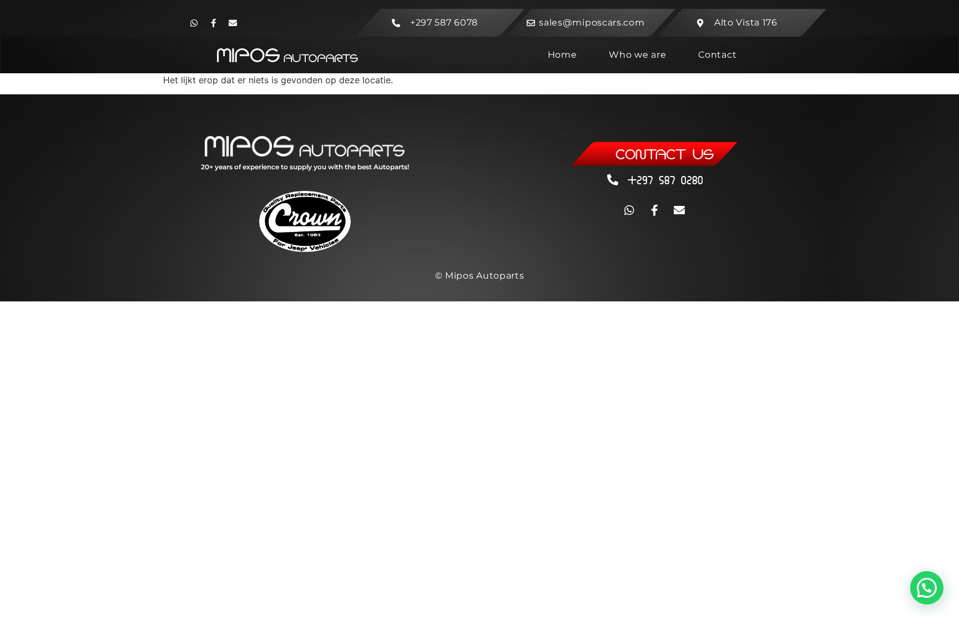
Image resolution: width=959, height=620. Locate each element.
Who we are (637, 54)
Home (562, 54)
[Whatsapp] (193, 22)
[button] (926, 587)
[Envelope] (232, 22)
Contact (717, 54)
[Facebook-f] (213, 22)
